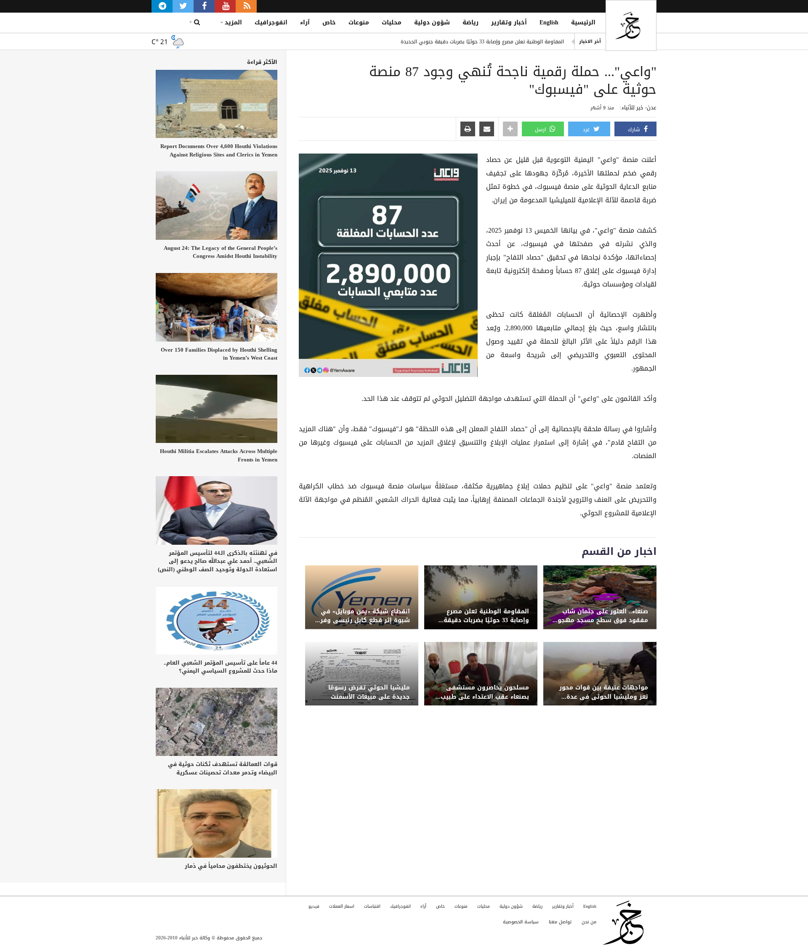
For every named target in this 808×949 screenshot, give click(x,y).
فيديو (313, 906)
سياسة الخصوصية (521, 921)
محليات (391, 22)
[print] (468, 129)
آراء (305, 22)
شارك (635, 129)
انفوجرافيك (271, 22)
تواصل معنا (560, 921)
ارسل (541, 129)
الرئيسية (583, 22)
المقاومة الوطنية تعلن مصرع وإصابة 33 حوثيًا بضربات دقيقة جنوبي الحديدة (482, 41)
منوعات (358, 22)
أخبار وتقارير (509, 22)
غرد (587, 129)
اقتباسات (372, 906)
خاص (329, 22)
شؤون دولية (432, 22)
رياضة (470, 22)
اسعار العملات (341, 906)
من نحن (589, 921)
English (549, 22)
